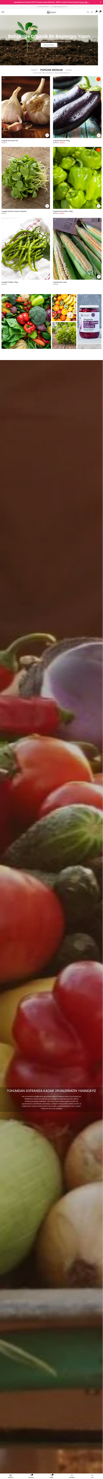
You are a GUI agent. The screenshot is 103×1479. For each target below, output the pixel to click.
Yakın (2, 2)
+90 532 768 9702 (43, 6)
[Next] (94, 40)
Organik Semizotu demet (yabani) (14, 211)
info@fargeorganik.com (59, 6)
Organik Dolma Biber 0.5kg (63, 211)
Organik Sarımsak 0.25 (10, 141)
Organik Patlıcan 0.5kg (61, 141)
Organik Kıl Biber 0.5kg (10, 282)
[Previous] (3, 40)
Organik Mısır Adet (60, 282)
